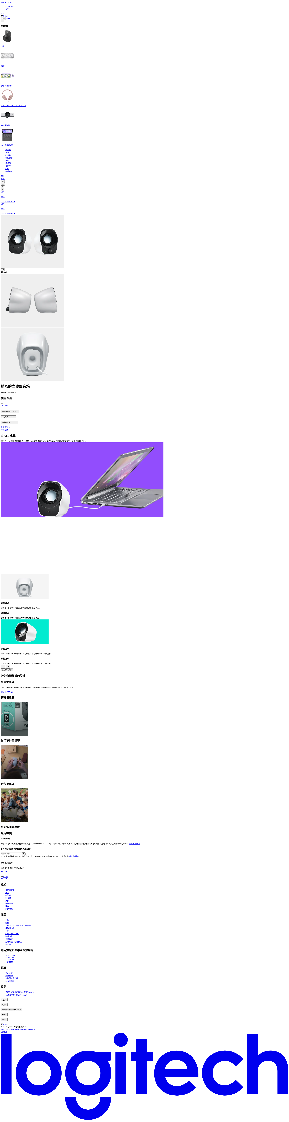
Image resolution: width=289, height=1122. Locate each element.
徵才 (7, 893)
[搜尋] (3, 181)
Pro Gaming (9, 957)
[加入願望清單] (3, 269)
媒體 (7, 901)
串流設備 (9, 962)
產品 (3, 18)
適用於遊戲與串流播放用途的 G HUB (20, 992)
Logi (2, 192)
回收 (7, 906)
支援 (3, 13)
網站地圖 (31, 1029)
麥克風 (8, 945)
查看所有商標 (134, 844)
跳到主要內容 (6, 2)
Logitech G (9, 6)
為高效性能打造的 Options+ (16, 995)
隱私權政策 (73, 856)
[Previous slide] (3, 667)
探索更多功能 (6, 670)
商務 (7, 9)
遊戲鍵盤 (9, 939)
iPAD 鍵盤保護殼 (12, 934)
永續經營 (9, 904)
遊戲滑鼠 (9, 936)
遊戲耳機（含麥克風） (14, 942)
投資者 (8, 895)
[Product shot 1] (32, 241)
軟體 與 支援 (6, 422)
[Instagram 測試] (2, 872)
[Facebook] (6, 872)
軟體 (3, 176)
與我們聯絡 (9, 981)
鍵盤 (7, 923)
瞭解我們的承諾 (7, 692)
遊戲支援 (9, 976)
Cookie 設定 (23, 1029)
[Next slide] (8, 667)
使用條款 (4, 1029)
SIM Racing (9, 959)
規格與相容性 (6, 411)
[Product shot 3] (32, 354)
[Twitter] (4, 872)
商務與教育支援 (11, 978)
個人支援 (9, 973)
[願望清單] (3, 184)
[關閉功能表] (2, 21)
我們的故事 (9, 890)
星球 (3, 179)
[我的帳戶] (2, 187)
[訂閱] (24, 853)
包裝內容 (5, 417)
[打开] (2, 189)
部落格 (8, 898)
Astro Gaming (10, 955)
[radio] (2, 403)
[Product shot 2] (32, 300)
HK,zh (5, 16)
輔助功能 (9, 909)
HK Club (4, 405)
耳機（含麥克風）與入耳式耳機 (18, 926)
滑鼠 (7, 920)
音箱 (7, 931)
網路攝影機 (9, 928)
